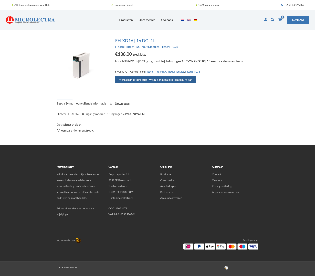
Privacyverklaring (222, 186)
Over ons (217, 180)
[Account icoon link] (265, 19)
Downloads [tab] (122, 103)
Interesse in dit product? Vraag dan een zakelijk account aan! (155, 79)
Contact (216, 174)
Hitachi (120, 46)
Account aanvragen (171, 197)
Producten (166, 174)
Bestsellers (166, 191)
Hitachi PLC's (169, 46)
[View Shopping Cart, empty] (280, 20)
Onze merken (167, 180)
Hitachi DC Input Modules (142, 46)
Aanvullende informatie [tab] (91, 103)
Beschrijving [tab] (65, 103)
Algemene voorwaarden (225, 191)
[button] (273, 19)
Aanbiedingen (168, 186)
